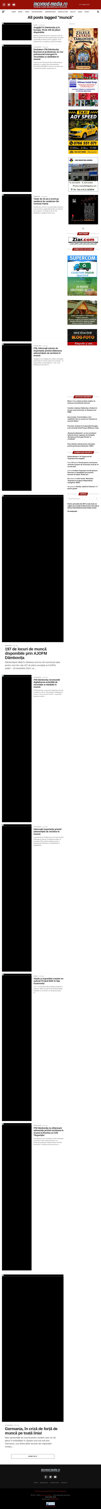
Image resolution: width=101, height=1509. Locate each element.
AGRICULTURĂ (63, 12)
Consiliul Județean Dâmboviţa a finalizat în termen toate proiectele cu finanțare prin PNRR (82, 410)
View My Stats (50, 1506)
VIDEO (80, 12)
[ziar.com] (83, 242)
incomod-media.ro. (46, 1495)
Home (36, 1482)
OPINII (27, 12)
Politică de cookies (41, 1491)
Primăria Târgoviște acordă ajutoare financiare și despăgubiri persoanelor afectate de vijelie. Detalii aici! (82, 472)
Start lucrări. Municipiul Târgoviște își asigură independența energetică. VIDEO (80, 480)
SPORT (87, 12)
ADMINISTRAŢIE (50, 12)
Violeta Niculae (72, 456)
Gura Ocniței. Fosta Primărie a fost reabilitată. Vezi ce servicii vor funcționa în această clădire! (82, 419)
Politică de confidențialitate (57, 1491)
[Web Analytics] (50, 1505)
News (20, 12)
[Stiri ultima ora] (76, 244)
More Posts (32, 1456)
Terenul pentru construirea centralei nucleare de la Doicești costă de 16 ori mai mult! (82, 464)
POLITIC (73, 12)
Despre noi (44, 1482)
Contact (64, 1482)
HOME (14, 12)
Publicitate (54, 1482)
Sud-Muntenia (37, 12)
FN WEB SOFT (54, 1499)
